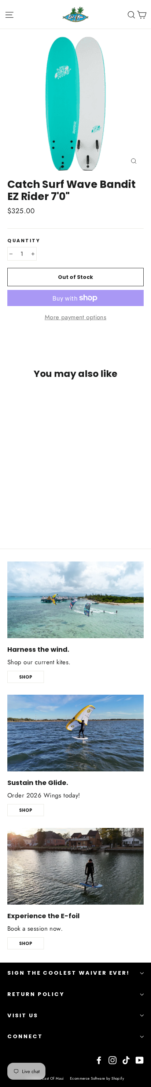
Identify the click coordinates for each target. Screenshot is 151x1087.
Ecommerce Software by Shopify (97, 1078)
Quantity (23, 240)
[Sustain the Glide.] (75, 733)
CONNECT (25, 1036)
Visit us (22, 1015)
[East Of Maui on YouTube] (140, 1060)
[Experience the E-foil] (75, 866)
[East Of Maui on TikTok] (126, 1060)
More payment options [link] (76, 317)
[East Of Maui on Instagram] (112, 1060)
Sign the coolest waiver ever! (68, 973)
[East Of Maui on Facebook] (99, 1060)
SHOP (25, 677)
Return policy (36, 994)
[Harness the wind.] (75, 599)
